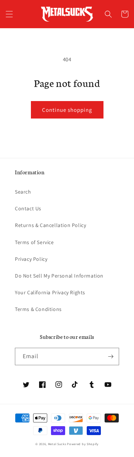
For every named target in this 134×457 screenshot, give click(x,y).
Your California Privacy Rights (50, 292)
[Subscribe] (110, 356)
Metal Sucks (57, 444)
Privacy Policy (31, 259)
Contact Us (28, 208)
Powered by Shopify (83, 444)
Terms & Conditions (38, 309)
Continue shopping (67, 109)
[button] (9, 14)
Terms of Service (34, 242)
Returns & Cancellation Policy (50, 225)
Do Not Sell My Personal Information (59, 275)
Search (23, 191)
